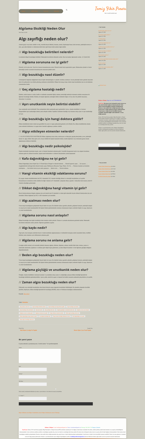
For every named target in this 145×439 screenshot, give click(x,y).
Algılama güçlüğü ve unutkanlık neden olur (65, 309)
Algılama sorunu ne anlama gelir (26, 313)
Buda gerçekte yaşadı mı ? (103, 55)
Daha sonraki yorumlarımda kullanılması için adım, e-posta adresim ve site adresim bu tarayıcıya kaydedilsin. (40, 391)
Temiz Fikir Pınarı (110, 9)
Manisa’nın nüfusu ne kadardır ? (104, 51)
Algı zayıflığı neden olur (49, 309)
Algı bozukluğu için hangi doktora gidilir (56, 306)
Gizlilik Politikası (34, 11)
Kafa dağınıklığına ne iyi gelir (78, 316)
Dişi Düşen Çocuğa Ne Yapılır (28, 330)
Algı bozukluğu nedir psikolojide (26, 309)
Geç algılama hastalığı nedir (44, 316)
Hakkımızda (56, 11)
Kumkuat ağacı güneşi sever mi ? (105, 30)
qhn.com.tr (26, 294)
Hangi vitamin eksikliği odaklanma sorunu (61, 316)
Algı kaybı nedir (39, 309)
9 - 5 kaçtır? (21, 395)
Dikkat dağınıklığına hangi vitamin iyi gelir (28, 316)
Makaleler (25, 302)
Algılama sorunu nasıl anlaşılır (83, 309)
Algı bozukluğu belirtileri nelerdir (39, 306)
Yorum (20, 347)
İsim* (20, 366)
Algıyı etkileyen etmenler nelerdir (56, 313)
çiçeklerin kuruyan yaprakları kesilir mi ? (106, 46)
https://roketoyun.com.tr (48, 412)
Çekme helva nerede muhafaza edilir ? (105, 67)
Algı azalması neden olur (25, 306)
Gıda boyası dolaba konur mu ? (104, 42)
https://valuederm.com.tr (35, 412)
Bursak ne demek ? (102, 63)
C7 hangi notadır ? (102, 38)
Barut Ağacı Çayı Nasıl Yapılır (82, 330)
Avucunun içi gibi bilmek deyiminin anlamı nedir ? (108, 59)
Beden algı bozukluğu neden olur (72, 313)
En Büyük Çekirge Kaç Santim (104, 176)
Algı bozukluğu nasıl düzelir (72, 306)
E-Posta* (20, 373)
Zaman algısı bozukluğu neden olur (27, 319)
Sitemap (57, 412)
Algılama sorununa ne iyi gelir (41, 313)
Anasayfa (23, 11)
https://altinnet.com (24, 412)
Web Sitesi (21, 381)
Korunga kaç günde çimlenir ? (104, 34)
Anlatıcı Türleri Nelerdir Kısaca (104, 166)
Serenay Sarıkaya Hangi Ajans (104, 171)
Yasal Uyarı (46, 11)
